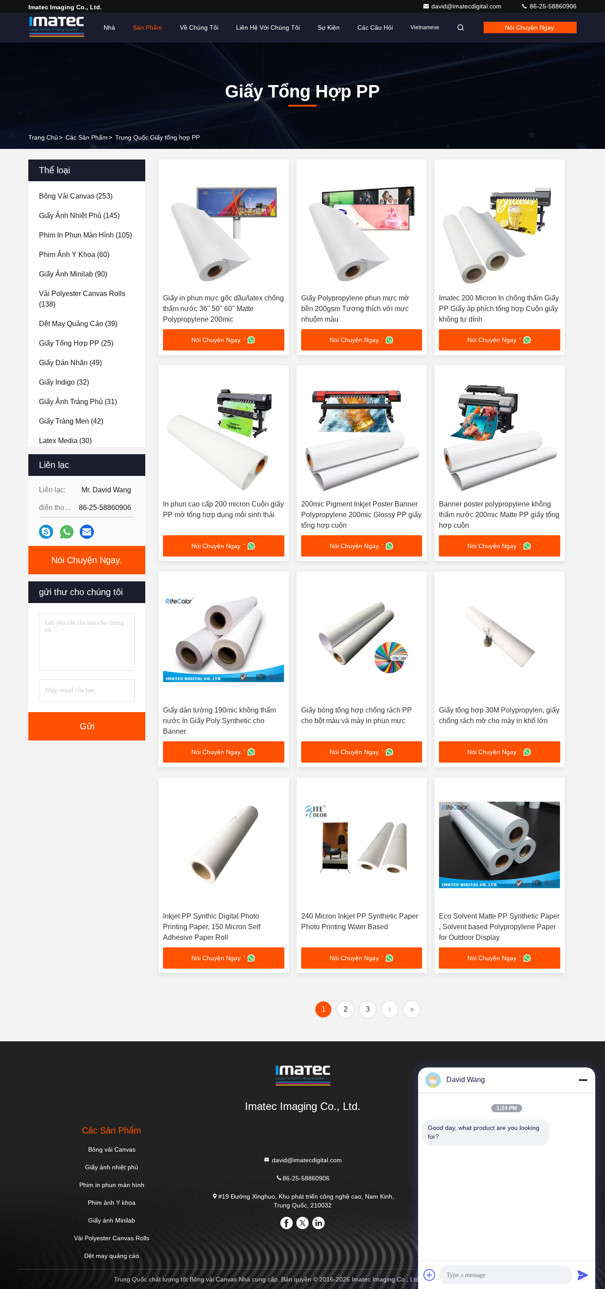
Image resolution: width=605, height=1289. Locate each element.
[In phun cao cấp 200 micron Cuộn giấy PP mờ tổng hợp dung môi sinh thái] (223, 432)
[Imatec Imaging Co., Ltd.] (56, 27)
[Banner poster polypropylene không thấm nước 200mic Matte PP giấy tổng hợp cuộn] (499, 432)
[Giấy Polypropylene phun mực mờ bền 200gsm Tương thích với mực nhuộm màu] (362, 226)
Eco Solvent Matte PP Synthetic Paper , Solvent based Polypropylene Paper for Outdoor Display (499, 926)
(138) (82, 299)
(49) (70, 362)
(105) (85, 235)
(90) (73, 274)
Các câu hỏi (375, 27)
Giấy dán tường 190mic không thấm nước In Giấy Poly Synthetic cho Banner (219, 720)
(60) (74, 254)
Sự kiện (329, 27)
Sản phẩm (147, 27)
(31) (78, 401)
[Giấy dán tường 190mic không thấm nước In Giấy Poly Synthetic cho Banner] (223, 638)
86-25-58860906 (552, 6)
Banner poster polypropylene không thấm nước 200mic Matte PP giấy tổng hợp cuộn (499, 514)
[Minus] (583, 1080)
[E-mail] (87, 531)
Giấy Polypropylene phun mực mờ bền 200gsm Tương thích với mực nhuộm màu (355, 308)
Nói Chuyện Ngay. (530, 27)
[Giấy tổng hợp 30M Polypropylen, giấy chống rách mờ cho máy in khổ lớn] (499, 638)
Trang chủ (43, 137)
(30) (65, 440)
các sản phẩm (87, 137)
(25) (76, 343)
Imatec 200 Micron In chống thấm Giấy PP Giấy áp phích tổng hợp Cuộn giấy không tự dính (499, 308)
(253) (75, 196)
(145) (79, 215)
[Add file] (429, 1275)
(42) (71, 421)
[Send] (583, 1275)
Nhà (109, 27)
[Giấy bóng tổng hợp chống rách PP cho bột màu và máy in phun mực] (362, 638)
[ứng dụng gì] (67, 532)
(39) (78, 323)
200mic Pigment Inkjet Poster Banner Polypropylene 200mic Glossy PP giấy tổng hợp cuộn (361, 514)
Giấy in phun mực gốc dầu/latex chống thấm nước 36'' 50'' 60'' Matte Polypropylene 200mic (223, 308)
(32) (64, 382)
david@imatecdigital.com (467, 6)
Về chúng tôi (199, 27)
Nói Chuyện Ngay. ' (218, 339)
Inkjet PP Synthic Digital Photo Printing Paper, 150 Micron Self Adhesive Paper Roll (211, 926)
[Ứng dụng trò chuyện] (46, 531)
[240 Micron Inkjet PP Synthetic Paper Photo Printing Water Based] (362, 844)
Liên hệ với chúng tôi (268, 27)
